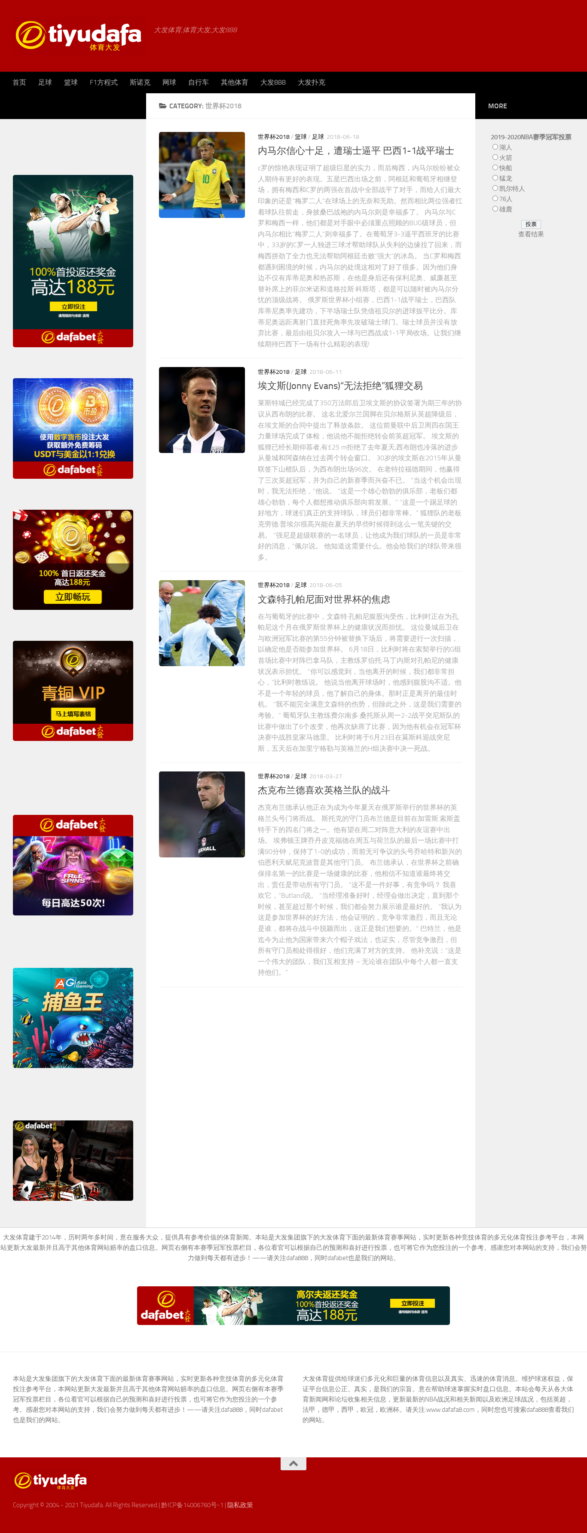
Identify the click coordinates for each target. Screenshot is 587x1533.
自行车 (198, 82)
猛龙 (505, 178)
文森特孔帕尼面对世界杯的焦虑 (324, 599)
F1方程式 (104, 82)
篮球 (71, 82)
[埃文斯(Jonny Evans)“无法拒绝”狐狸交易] (202, 410)
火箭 (505, 158)
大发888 (273, 82)
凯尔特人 (512, 189)
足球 (45, 82)
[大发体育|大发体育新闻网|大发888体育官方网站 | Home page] (79, 36)
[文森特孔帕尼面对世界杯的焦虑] (202, 623)
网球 (169, 82)
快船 (505, 168)
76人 (506, 199)
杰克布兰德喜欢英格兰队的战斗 (324, 790)
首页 (19, 82)
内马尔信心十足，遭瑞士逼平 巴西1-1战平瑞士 (356, 150)
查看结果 (531, 234)
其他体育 (234, 82)
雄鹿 (505, 209)
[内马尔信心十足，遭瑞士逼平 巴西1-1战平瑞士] (202, 175)
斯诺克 (140, 82)
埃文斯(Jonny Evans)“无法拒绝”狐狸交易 (340, 386)
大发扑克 (311, 82)
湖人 (505, 147)
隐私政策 (240, 1505)
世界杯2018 (274, 137)
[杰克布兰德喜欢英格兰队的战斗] (202, 814)
